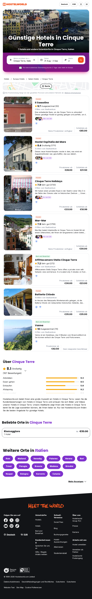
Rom (8, 458)
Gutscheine (60, 582)
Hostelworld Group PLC (77, 519)
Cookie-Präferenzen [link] (33, 587)
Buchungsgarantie (61, 534)
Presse (75, 526)
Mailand (22, 458)
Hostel (38, 99)
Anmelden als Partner (77, 551)
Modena (54, 466)
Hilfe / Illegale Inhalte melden (41, 553)
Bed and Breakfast (43, 256)
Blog (56, 528)
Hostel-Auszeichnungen (60, 541)
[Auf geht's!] (81, 60)
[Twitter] (11, 520)
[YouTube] (6, 526)
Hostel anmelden (79, 545)
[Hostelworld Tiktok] (17, 526)
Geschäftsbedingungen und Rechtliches (38, 582)
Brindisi (69, 466)
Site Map (20, 587)
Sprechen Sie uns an (42, 547)
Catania (56, 474)
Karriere (75, 532)
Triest (9, 466)
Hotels (37, 526)
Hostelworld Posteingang (77, 557)
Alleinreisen (58, 547)
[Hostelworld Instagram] (17, 520)
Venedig (37, 458)
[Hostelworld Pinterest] (11, 526)
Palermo (53, 458)
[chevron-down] (25, 371)
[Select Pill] (81, 4)
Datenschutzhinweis (12, 582)
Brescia (38, 466)
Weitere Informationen (73, 93)
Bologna (24, 474)
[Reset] (34, 60)
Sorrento (40, 474)
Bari (82, 458)
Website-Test (9, 587)
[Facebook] (6, 520)
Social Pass (58, 522)
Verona (68, 458)
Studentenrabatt (60, 553)
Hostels (38, 520)
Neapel (9, 474)
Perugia (23, 466)
